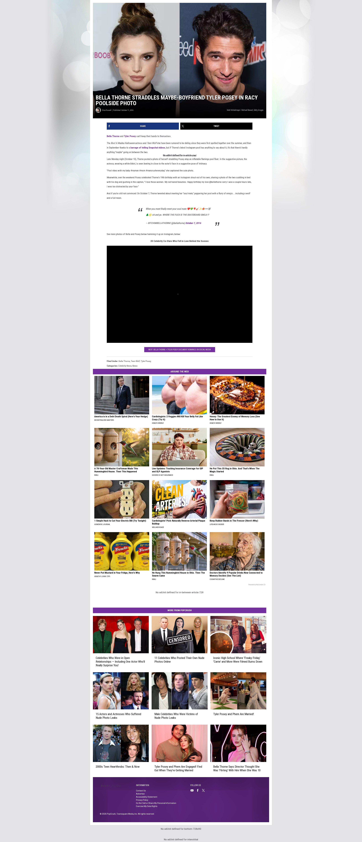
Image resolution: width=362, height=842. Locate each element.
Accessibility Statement (146, 797)
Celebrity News (125, 366)
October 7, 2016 (193, 223)
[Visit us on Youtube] (193, 790)
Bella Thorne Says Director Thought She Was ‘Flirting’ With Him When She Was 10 (236, 768)
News (134, 366)
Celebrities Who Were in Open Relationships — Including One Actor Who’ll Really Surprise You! (120, 661)
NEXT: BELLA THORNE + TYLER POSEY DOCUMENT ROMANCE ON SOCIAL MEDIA (179, 349)
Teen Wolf (135, 361)
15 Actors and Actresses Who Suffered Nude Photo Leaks (118, 715)
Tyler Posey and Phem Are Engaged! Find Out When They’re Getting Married (178, 768)
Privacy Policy (142, 800)
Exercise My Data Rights (146, 806)
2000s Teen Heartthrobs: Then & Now (118, 766)
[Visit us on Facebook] (199, 790)
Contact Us (141, 791)
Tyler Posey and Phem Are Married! (233, 714)
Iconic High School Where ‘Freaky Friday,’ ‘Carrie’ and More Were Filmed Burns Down (237, 659)
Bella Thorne (113, 136)
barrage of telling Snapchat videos (148, 147)
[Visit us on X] (204, 790)
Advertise (140, 794)
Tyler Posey (130, 136)
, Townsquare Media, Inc (126, 814)
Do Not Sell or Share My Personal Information (156, 803)
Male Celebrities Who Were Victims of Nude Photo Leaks (176, 715)
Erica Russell (106, 110)
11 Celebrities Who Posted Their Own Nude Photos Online (179, 659)
